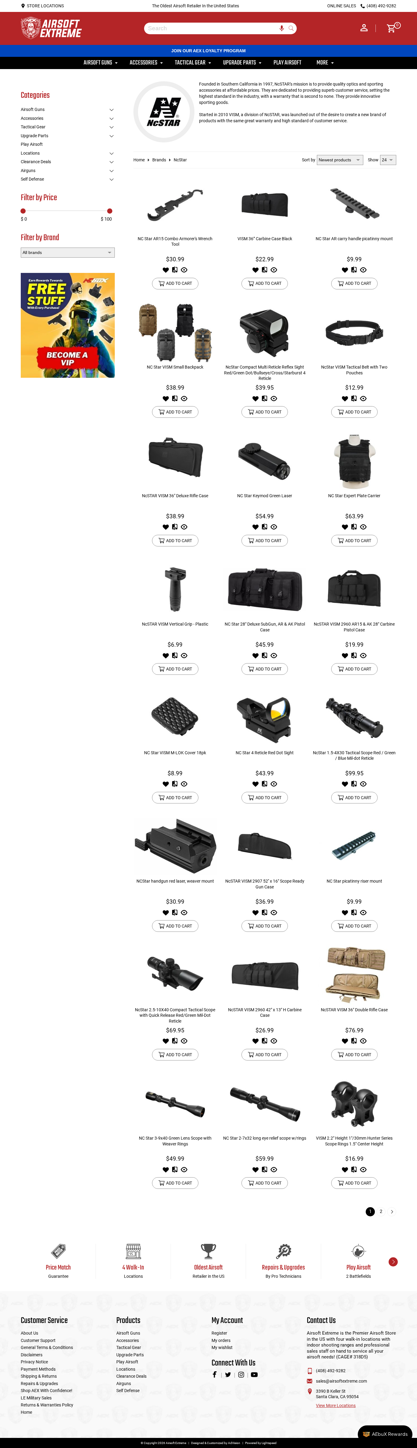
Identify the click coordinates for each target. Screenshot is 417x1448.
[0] (389, 28)
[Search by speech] (281, 28)
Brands (159, 159)
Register (219, 1333)
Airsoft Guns (33, 109)
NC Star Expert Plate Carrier (354, 495)
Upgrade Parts (34, 135)
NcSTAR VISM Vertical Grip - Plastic (175, 624)
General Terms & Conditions (47, 1347)
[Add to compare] (174, 271)
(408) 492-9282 (331, 1370)
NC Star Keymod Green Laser (264, 495)
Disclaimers (31, 1354)
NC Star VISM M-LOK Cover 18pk (175, 752)
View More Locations (336, 1405)
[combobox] (216, 28)
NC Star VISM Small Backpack (175, 367)
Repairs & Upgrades (39, 1383)
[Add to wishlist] (166, 271)
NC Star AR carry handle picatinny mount (354, 238)
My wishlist (222, 1347)
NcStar (180, 159)
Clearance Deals (36, 161)
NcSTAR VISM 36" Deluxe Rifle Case (175, 495)
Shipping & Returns (39, 1376)
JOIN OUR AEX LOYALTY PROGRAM (208, 50)
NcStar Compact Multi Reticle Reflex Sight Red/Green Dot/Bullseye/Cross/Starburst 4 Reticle (265, 373)
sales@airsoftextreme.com (341, 1381)
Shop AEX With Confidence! (46, 1390)
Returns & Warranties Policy (47, 1404)
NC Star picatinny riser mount (354, 881)
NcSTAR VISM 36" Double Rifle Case (354, 1009)
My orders (221, 1340)
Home (139, 159)
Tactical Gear (33, 126)
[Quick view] (184, 271)
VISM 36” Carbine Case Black (265, 238)
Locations (30, 153)
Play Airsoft (32, 144)
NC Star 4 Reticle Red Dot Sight (265, 752)
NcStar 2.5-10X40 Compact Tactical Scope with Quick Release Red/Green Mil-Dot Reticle (175, 1015)
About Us (29, 1333)
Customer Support (38, 1340)
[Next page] (391, 1211)
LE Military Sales (36, 1397)
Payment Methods (38, 1369)
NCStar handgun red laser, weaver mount (175, 881)
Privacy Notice (34, 1361)
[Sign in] (364, 28)
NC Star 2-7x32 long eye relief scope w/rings (264, 1138)
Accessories (32, 118)
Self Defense (32, 179)
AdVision (234, 1443)
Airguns (28, 170)
